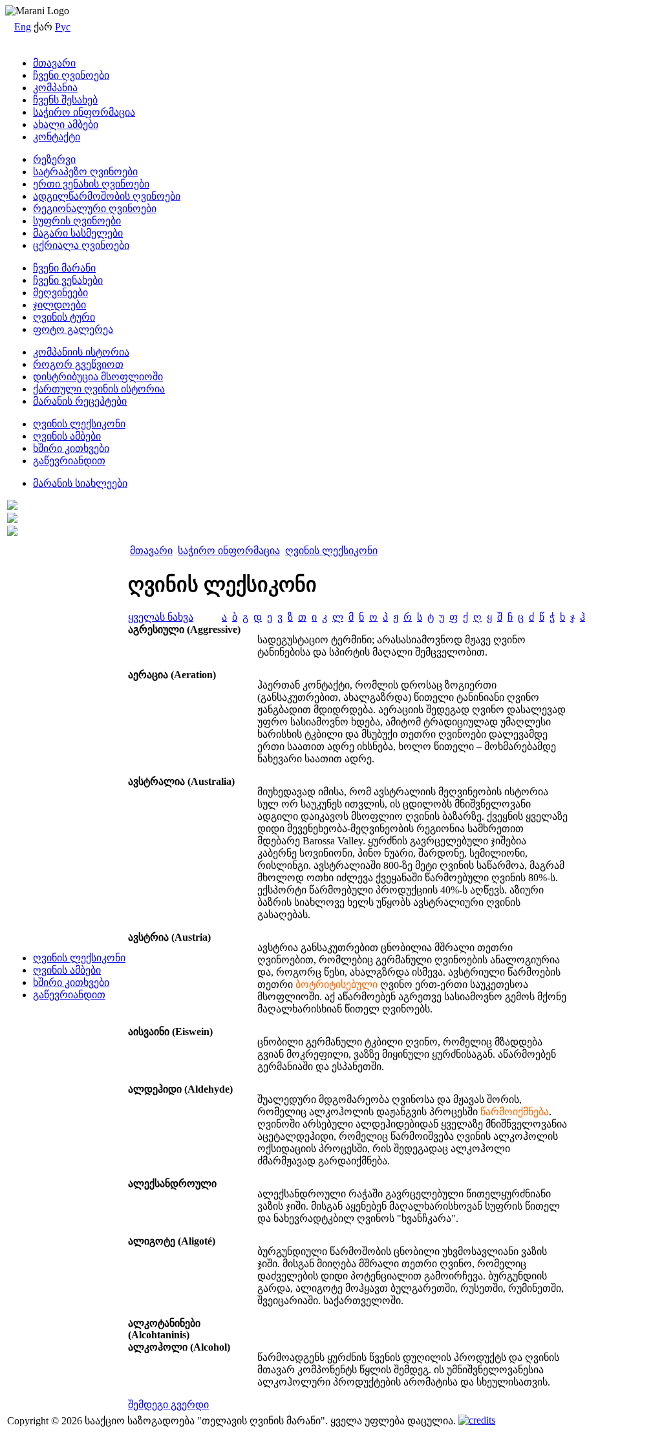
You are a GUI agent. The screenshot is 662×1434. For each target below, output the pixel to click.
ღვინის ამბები (67, 970)
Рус (62, 26)
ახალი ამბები (65, 124)
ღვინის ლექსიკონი (79, 957)
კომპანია (55, 87)
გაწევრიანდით (69, 994)
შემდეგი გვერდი (168, 1404)
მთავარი (54, 63)
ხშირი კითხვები (71, 982)
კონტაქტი (56, 136)
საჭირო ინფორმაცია (84, 112)
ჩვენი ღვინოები (71, 75)
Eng (22, 26)
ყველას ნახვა (160, 617)
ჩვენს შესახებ (65, 99)
